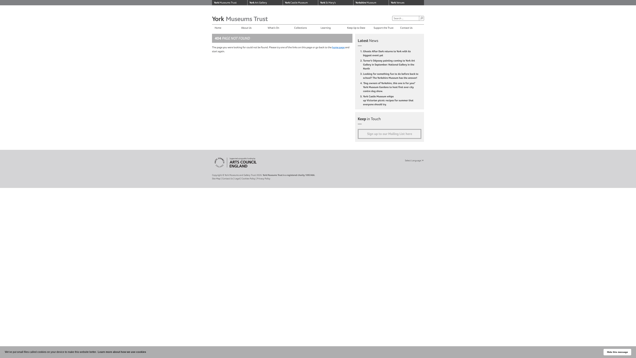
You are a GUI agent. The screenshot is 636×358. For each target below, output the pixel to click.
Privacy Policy (263, 178)
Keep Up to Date (356, 27)
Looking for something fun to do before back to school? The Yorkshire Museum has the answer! (390, 75)
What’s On (273, 27)
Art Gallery (258, 2)
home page (338, 47)
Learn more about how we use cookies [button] (122, 352)
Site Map (216, 178)
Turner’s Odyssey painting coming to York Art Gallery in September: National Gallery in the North (389, 64)
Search (421, 18)
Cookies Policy (248, 178)
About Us (246, 27)
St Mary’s (328, 2)
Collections (300, 27)
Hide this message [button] (617, 352)
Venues (397, 2)
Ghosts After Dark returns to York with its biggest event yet (387, 53)
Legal (237, 178)
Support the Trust (384, 27)
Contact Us (406, 27)
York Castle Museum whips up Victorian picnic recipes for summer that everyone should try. (388, 100)
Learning (326, 27)
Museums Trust (225, 2)
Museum (365, 2)
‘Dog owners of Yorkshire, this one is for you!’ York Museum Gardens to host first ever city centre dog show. (389, 87)
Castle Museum (296, 2)
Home (218, 27)
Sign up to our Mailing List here (389, 134)
